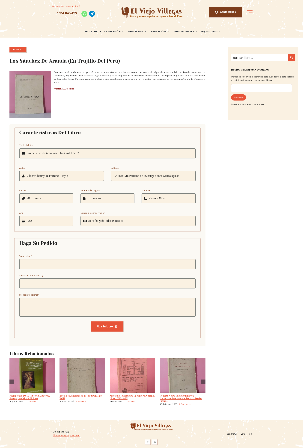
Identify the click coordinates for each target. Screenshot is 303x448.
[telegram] (92, 14)
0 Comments (34, 401)
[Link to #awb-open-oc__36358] (249, 12)
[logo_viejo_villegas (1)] (152, 8)
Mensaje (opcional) (29, 295)
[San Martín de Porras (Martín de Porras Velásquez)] (182, 359)
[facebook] (148, 439)
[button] (11, 380)
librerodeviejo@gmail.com (66, 432)
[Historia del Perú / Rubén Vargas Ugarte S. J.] (132, 359)
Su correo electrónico (31, 275)
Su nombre (25, 256)
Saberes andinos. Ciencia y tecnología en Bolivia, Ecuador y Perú (31, 397)
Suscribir (238, 97)
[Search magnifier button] (291, 57)
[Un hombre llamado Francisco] (82, 359)
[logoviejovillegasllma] (151, 421)
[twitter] (155, 439)
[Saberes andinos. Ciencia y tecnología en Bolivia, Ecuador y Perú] (32, 359)
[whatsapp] (84, 14)
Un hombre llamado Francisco (76, 396)
